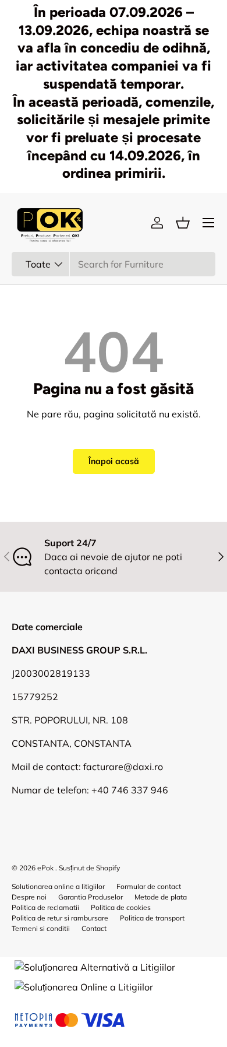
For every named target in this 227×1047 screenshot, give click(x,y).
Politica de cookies (121, 907)
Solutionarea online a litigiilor (58, 886)
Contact (94, 928)
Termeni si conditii (41, 928)
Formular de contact (148, 886)
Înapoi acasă (113, 461)
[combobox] (113, 264)
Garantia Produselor (90, 897)
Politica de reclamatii (45, 907)
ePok (45, 867)
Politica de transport (152, 918)
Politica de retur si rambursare (60, 918)
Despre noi (29, 897)
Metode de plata (160, 897)
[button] (183, 223)
